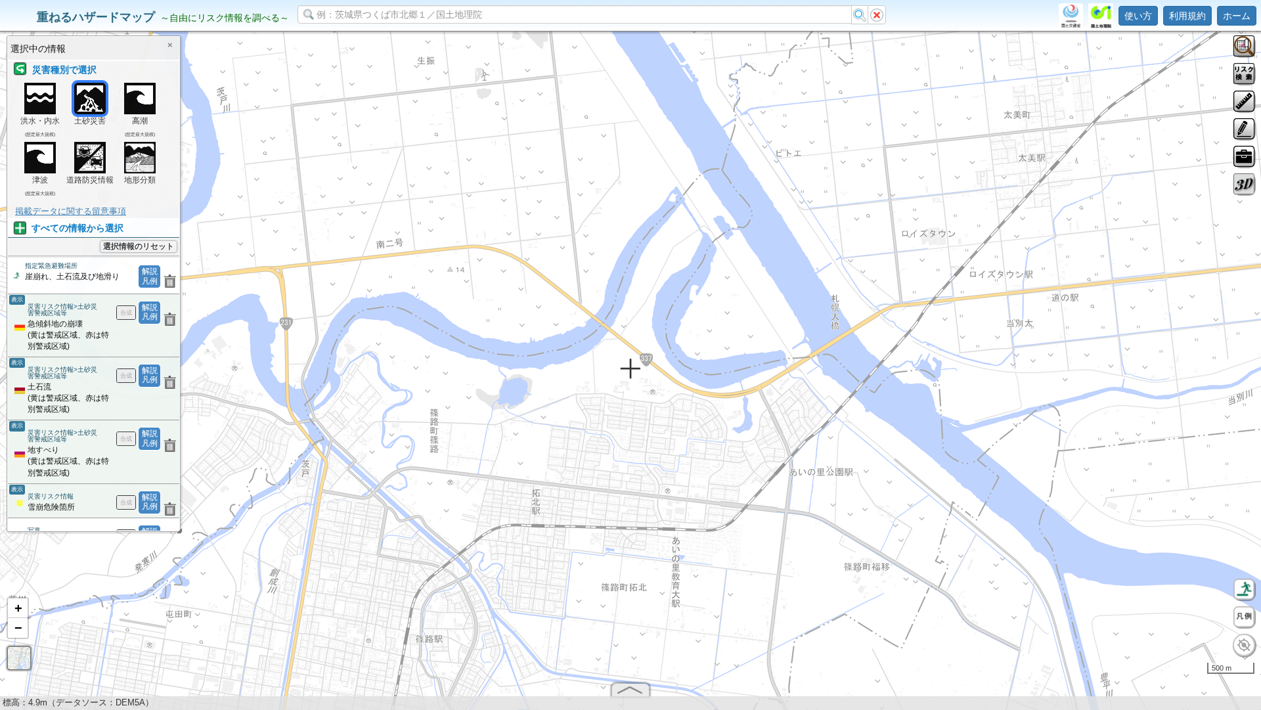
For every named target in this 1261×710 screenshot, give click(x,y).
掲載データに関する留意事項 (70, 211)
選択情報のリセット (138, 246)
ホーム (1236, 16)
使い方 (1138, 16)
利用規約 (1187, 16)
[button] (18, 608)
